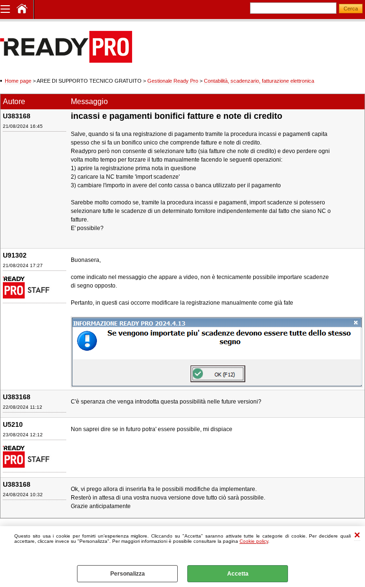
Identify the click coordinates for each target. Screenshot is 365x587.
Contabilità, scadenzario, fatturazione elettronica (259, 81)
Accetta (238, 573)
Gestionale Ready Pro (172, 81)
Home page (18, 81)
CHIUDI (357, 536)
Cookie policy (254, 541)
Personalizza (127, 573)
